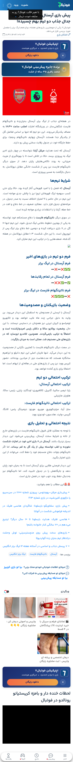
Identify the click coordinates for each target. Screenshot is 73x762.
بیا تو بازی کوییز (13, 567)
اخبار (65, 759)
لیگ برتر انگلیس (18, 554)
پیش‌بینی (51, 759)
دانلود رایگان (32, 55)
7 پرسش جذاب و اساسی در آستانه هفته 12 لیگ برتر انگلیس (35, 546)
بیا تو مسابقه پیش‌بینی (54, 578)
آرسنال (53, 554)
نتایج (37, 759)
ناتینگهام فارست (38, 554)
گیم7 (23, 759)
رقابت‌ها (9, 759)
